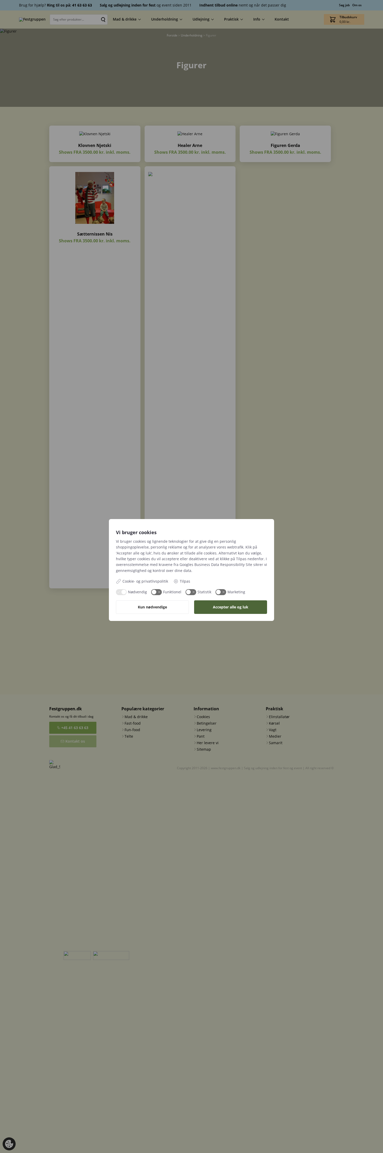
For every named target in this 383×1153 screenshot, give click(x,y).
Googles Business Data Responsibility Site (216, 564)
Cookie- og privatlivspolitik (145, 581)
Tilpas (185, 581)
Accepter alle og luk (230, 607)
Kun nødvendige (152, 607)
